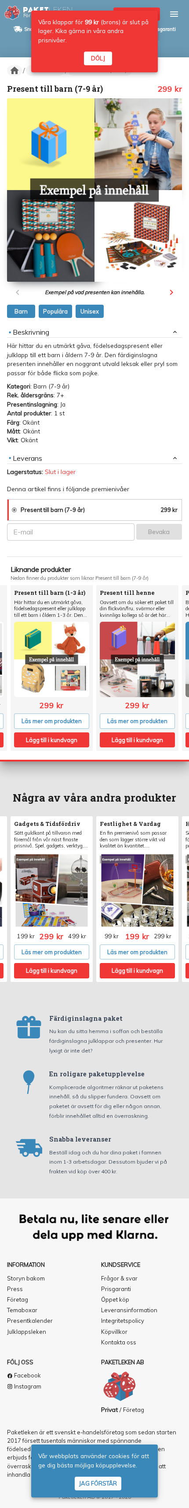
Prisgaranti (163, 29)
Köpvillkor (114, 1331)
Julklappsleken (26, 1331)
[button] (14, 70)
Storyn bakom (26, 1278)
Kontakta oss (118, 1342)
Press (15, 1288)
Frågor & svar (119, 1278)
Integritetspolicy (122, 1320)
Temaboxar (22, 1310)
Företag (17, 1299)
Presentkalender (30, 1320)
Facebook (27, 1375)
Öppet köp (115, 1299)
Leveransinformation (129, 1310)
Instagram (27, 1386)
